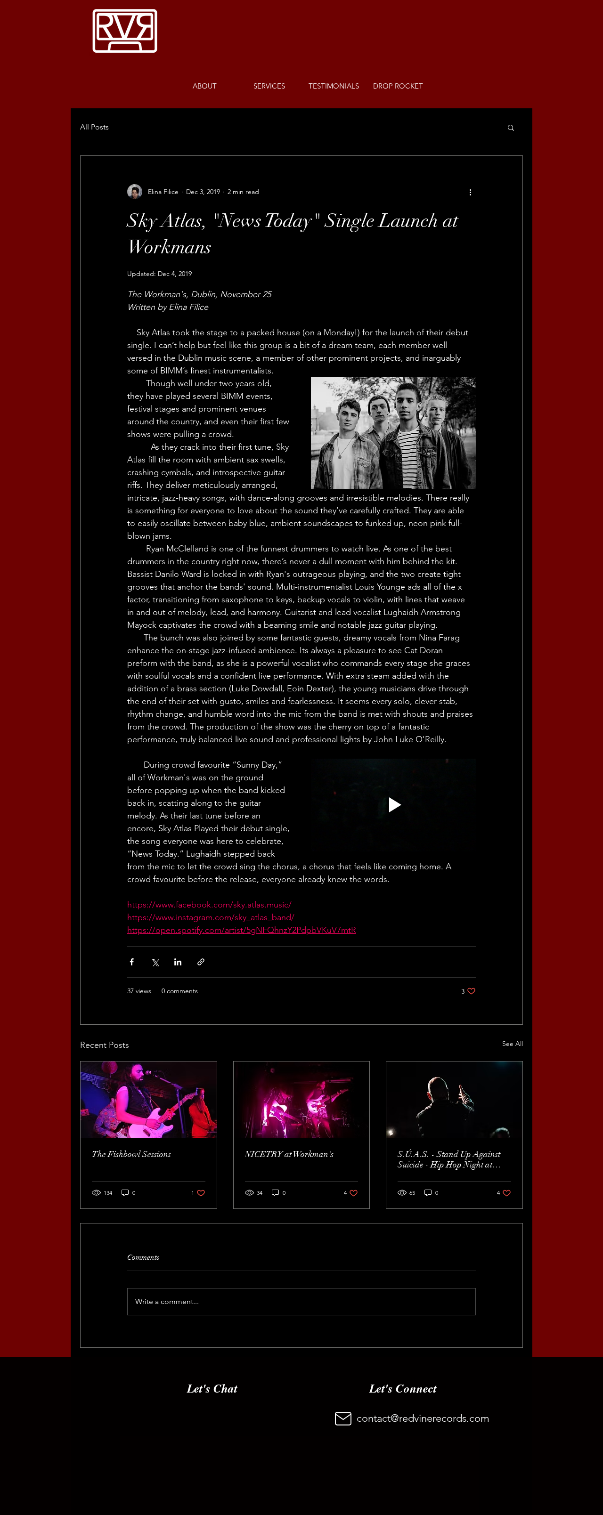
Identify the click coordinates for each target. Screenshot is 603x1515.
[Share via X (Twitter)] (154, 961)
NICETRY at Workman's (289, 1154)
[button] (510, 127)
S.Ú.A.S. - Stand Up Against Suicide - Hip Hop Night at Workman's (449, 1159)
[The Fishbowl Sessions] (149, 1099)
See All (512, 1043)
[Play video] (393, 805)
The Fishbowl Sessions (131, 1154)
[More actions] (470, 191)
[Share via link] (200, 961)
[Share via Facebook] (131, 961)
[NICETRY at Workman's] (302, 1099)
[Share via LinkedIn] (177, 961)
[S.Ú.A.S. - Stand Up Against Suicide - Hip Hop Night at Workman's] (454, 1099)
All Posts (94, 126)
